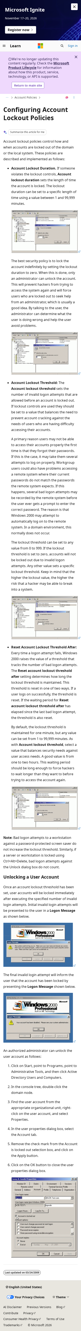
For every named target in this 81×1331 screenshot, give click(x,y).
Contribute (10, 1313)
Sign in (73, 46)
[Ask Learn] (67, 97)
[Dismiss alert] (74, 6)
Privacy (28, 1313)
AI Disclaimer (12, 1307)
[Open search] (62, 46)
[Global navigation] (4, 46)
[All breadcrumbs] (7, 97)
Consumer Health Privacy (20, 1319)
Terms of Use (55, 1319)
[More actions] (74, 97)
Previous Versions (39, 1307)
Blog (59, 1307)
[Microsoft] (40, 46)
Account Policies (26, 97)
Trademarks (11, 1325)
